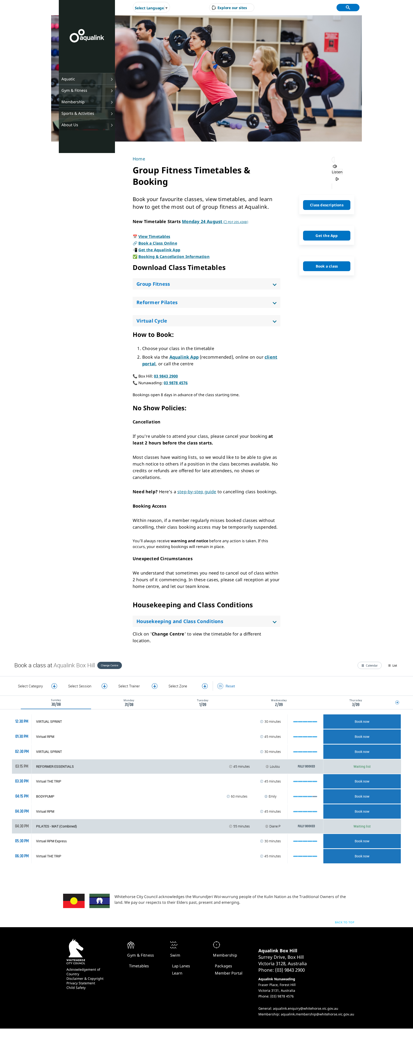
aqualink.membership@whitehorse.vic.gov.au (317, 1014)
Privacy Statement (80, 983)
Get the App (326, 235)
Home (139, 159)
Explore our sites (232, 7)
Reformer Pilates (157, 302)
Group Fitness (153, 284)
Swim (175, 955)
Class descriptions (326, 205)
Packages (223, 966)
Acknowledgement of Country (83, 971)
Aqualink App (184, 357)
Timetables (139, 966)
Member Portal (228, 973)
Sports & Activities (77, 113)
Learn (177, 973)
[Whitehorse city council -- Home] (87, 36)
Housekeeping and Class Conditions (179, 621)
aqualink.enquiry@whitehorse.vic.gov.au (305, 1008)
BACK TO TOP (345, 922)
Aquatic (68, 79)
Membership (73, 101)
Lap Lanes (181, 966)
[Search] (348, 7)
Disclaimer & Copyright (84, 978)
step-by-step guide (196, 491)
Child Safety (76, 987)
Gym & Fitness (74, 90)
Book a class (327, 266)
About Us (69, 124)
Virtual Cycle (151, 321)
